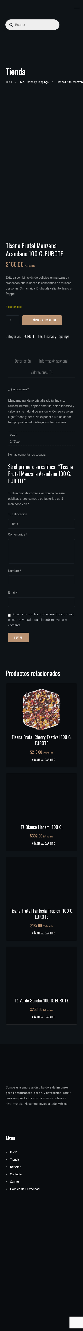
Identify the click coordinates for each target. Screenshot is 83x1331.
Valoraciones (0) (42, 372)
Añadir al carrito (44, 320)
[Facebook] (15, 1119)
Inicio (9, 82)
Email (13, 592)
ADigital (27, 1326)
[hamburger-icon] (76, 8)
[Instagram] (21, 1119)
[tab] (23, 360)
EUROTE (29, 336)
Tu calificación (17, 514)
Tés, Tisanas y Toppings (34, 82)
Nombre (14, 571)
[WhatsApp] (8, 1119)
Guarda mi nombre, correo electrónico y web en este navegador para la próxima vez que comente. (41, 619)
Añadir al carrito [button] (43, 760)
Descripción (23, 361)
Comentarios (17, 534)
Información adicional (53, 361)
